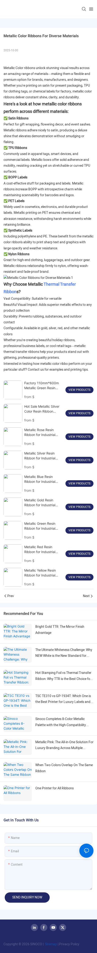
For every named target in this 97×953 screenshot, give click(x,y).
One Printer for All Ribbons (54, 788)
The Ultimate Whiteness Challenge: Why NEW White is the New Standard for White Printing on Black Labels (63, 653)
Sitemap (50, 944)
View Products (79, 390)
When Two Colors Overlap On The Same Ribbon (64, 768)
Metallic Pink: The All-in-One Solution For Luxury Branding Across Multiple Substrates (64, 745)
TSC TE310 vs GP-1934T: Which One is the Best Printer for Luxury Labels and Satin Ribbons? (63, 699)
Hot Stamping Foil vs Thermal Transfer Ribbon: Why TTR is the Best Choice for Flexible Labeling (63, 676)
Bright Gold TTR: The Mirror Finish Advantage (59, 629)
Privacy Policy (69, 944)
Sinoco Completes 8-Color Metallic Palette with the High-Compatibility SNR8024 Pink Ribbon (60, 722)
